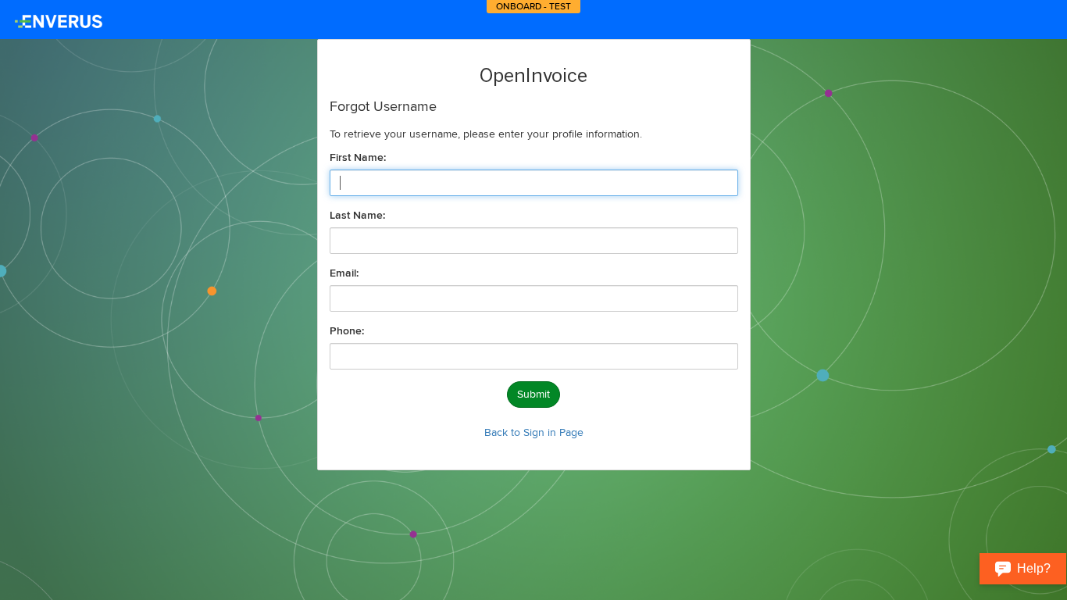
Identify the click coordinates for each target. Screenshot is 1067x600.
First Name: (358, 158)
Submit (533, 395)
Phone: (347, 331)
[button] (1023, 568)
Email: (344, 273)
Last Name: (357, 216)
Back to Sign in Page (533, 433)
